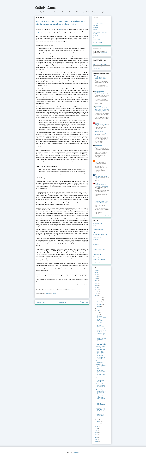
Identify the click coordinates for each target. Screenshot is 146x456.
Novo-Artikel (98, 145)
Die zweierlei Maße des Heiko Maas (100, 334)
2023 (96, 276)
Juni (98, 310)
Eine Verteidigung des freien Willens (101, 343)
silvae (96, 161)
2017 (96, 289)
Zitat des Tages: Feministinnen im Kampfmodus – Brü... (101, 392)
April (98, 314)
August (98, 306)
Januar (98, 423)
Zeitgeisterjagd (97, 262)
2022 (96, 278)
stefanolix (96, 39)
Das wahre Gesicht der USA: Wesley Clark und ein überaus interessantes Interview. (102, 109)
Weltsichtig (96, 257)
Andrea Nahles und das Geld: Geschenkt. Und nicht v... (100, 404)
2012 (96, 428)
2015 (96, 293)
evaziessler (96, 242)
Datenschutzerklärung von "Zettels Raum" (99, 67)
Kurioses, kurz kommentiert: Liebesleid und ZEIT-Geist (100, 353)
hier (69, 289)
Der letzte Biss (97, 247)
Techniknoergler (98, 40)
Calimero (96, 25)
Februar (99, 421)
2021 (96, 281)
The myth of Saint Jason (100, 124)
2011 (96, 430)
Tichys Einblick (99, 131)
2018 (96, 287)
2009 (96, 435)
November (99, 299)
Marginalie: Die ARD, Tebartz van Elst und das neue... (101, 366)
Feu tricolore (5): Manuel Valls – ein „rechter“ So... (101, 416)
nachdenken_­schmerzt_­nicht (100, 33)
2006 (96, 441)
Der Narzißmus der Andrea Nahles (100, 358)
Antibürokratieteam (98, 229)
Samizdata (98, 174)
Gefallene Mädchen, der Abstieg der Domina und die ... (101, 385)
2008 (96, 437)
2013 (96, 426)
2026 (96, 270)
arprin (94, 232)
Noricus (95, 35)
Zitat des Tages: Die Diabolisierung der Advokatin (101, 330)
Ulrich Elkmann (98, 42)
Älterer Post (84, 302)
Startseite (62, 302)
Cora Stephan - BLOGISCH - (100, 234)
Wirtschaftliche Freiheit (101, 200)
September (99, 304)
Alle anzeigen (107, 215)
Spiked (97, 123)
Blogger (76, 452)
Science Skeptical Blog (99, 249)
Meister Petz (97, 31)
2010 (96, 433)
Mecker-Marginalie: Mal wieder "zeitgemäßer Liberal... (100, 379)
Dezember (99, 297)
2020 (96, 283)
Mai (98, 312)
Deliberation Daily (97, 237)
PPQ (96, 183)
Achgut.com (98, 76)
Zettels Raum (45, 7)
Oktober (99, 302)
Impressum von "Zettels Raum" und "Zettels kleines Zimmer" (101, 63)
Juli (98, 308)
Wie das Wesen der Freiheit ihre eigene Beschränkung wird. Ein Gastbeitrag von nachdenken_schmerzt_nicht (60, 22)
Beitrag (60, 29)
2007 (96, 439)
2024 (96, 274)
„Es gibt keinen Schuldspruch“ (102, 147)
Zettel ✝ (96, 21)
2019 (96, 285)
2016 (96, 291)
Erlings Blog (96, 239)
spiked (95, 252)
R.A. (94, 37)
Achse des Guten (97, 223)
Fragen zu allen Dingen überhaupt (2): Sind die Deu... (101, 339)
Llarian (95, 29)
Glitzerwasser (96, 244)
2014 (96, 296)
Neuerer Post (40, 302)
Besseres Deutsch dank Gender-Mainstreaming (100, 348)
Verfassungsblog (99, 91)
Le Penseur (98, 106)
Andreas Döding (98, 23)
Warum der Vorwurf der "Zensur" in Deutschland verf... (100, 410)
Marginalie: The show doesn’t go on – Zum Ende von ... (100, 398)
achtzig (97, 162)
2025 (96, 272)
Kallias (95, 27)
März (98, 419)
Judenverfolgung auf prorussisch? (101, 361)
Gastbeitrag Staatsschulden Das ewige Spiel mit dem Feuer (101, 203)
